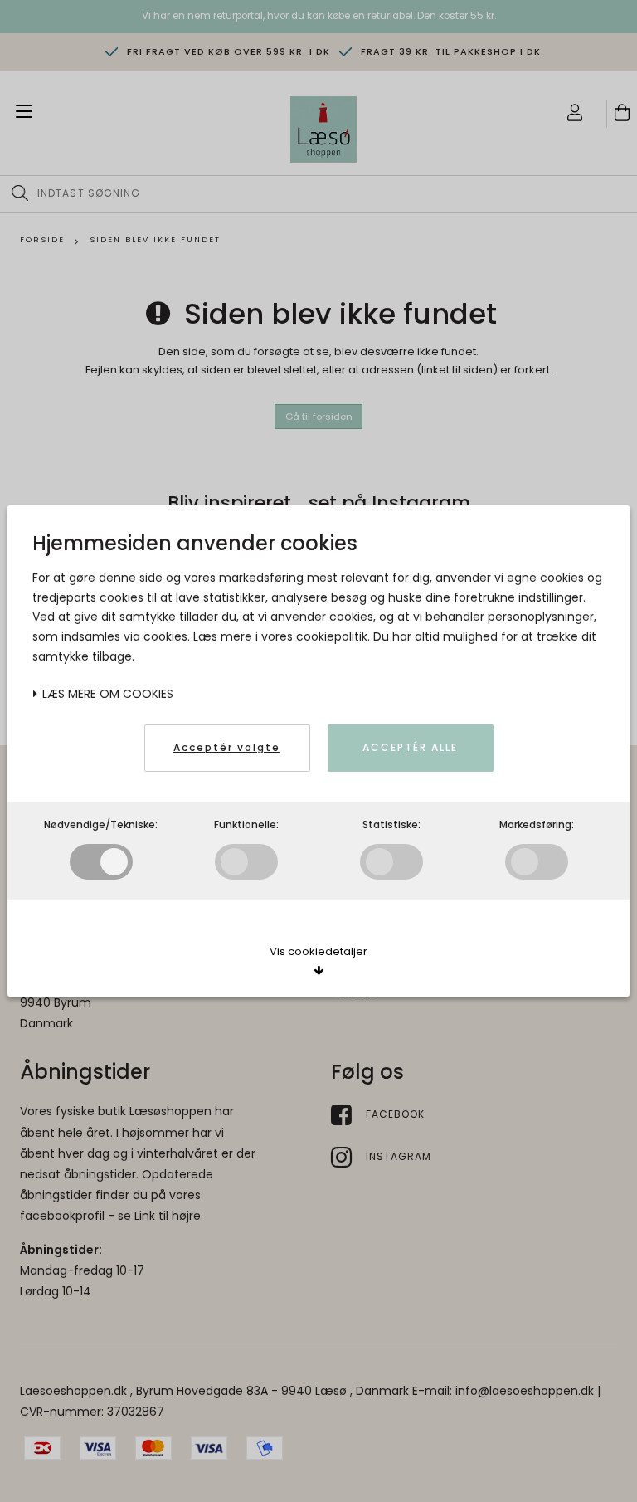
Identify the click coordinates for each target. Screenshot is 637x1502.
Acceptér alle (410, 747)
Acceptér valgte (226, 747)
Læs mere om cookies (106, 694)
